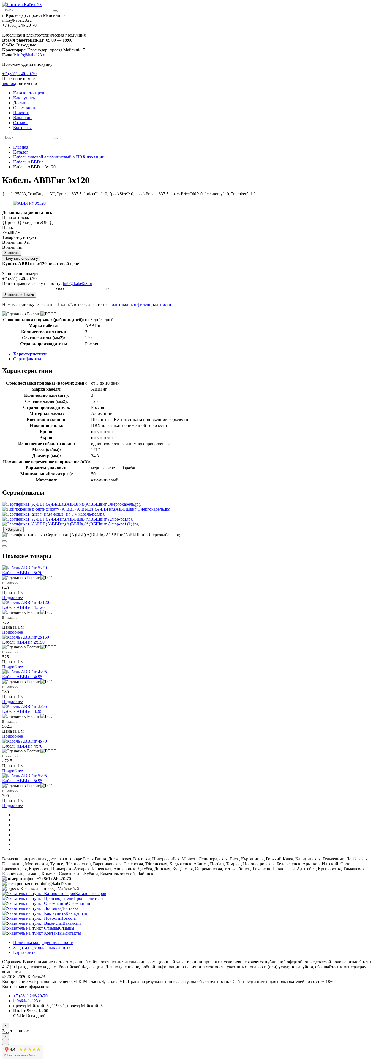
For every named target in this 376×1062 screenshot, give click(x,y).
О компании (24, 107)
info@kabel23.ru (32, 55)
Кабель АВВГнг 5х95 (22, 780)
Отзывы (20, 122)
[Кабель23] (22, 4)
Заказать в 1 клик (19, 295)
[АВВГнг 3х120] (29, 203)
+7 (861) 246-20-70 (19, 73)
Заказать (11, 253)
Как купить (24, 97)
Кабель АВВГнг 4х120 (23, 607)
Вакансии (22, 117)
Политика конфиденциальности (43, 942)
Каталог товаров (28, 93)
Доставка (22, 102)
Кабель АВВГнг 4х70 (22, 746)
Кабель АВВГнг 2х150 (23, 642)
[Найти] (55, 11)
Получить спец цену (21, 258)
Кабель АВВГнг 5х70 (22, 572)
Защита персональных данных (41, 947)
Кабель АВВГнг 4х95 (22, 676)
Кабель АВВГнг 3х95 (22, 711)
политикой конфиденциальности (140, 304)
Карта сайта (24, 952)
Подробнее (12, 597)
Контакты (22, 127)
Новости (21, 112)
